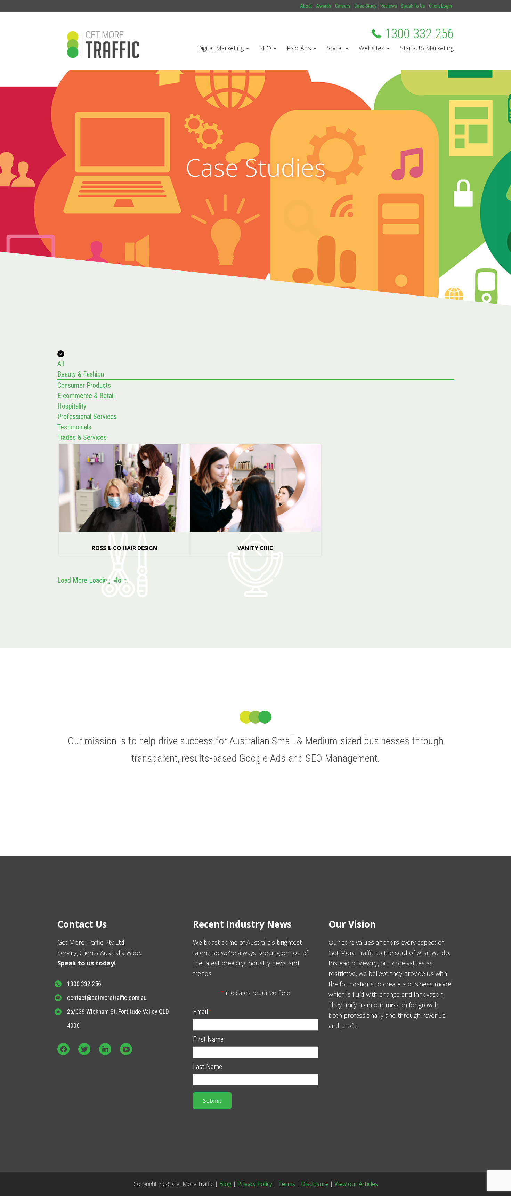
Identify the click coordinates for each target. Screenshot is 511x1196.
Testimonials (74, 427)
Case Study (365, 6)
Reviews (388, 6)
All (60, 363)
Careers (342, 6)
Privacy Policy (254, 1184)
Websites (372, 48)
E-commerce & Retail (86, 395)
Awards (323, 6)
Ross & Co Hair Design (124, 548)
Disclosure (314, 1184)
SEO (266, 48)
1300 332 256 (419, 33)
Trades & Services (82, 437)
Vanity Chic (255, 548)
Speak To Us (413, 6)
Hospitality (71, 406)
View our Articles (356, 1184)
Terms (286, 1184)
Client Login (440, 6)
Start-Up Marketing (427, 48)
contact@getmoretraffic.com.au (107, 997)
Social (336, 48)
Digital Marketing (221, 48)
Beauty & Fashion (80, 374)
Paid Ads (300, 48)
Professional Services (87, 416)
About (306, 6)
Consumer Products (84, 385)
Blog (225, 1184)
